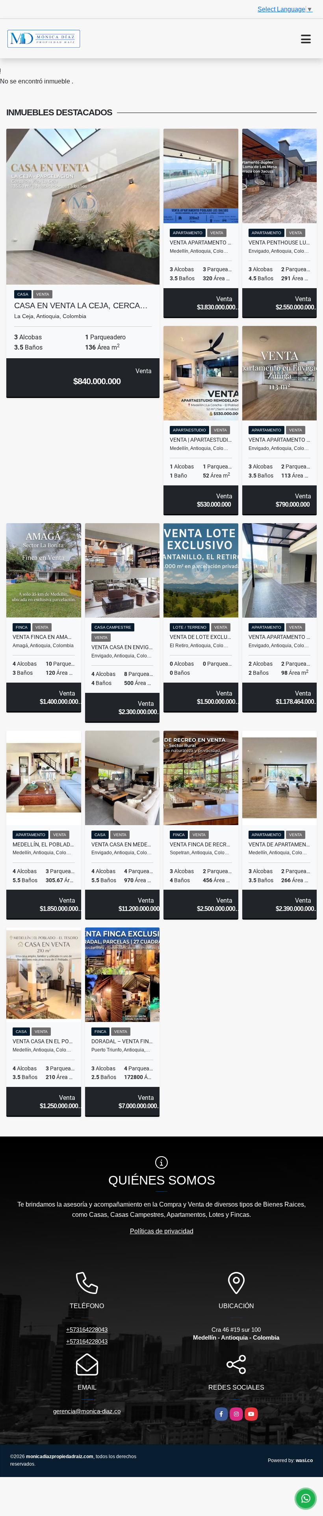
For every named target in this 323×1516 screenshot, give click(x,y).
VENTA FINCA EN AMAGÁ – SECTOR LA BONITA (44, 637)
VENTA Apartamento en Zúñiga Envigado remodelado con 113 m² (280, 440)
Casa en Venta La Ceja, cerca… (81, 305)
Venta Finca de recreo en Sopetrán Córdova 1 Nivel (201, 844)
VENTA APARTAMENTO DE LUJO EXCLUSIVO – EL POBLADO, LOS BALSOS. (201, 242)
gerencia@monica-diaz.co (87, 1411)
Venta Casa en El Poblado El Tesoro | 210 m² (44, 1041)
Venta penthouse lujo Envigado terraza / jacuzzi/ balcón (280, 242)
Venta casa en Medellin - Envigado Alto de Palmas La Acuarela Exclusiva (122, 844)
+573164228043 (87, 1329)
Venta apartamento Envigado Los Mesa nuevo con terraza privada (280, 637)
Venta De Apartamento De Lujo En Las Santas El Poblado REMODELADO (280, 844)
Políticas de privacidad (161, 1231)
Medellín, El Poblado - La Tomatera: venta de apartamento (44, 844)
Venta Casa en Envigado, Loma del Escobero (122, 647)
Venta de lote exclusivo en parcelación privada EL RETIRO (201, 637)
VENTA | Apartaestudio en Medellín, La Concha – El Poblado (201, 440)
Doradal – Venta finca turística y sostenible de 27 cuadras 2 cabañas (122, 1041)
